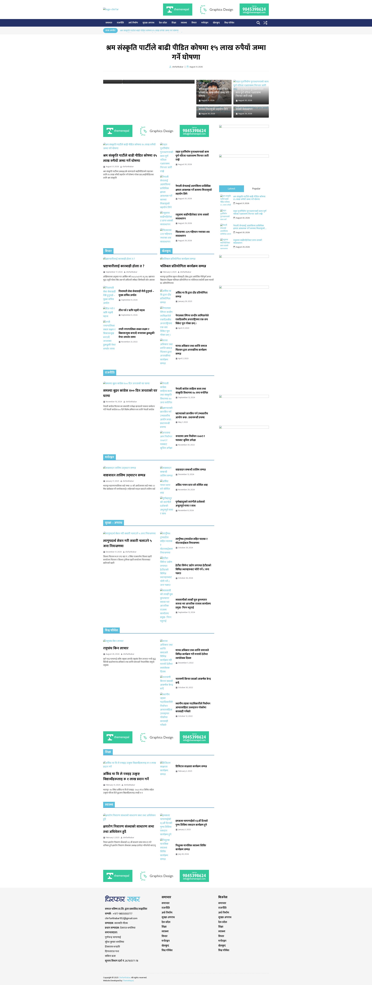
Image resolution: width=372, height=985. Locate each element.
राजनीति (120, 23)
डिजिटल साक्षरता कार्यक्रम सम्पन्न (191, 767)
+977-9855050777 (122, 914)
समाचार (108, 23)
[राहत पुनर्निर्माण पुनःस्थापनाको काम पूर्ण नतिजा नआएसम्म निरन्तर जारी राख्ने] (166, 158)
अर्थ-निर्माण (133, 23)
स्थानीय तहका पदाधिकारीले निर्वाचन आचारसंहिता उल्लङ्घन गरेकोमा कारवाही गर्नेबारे (193, 708)
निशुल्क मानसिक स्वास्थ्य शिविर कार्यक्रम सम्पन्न (191, 848)
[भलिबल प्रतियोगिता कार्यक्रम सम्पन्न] (187, 259)
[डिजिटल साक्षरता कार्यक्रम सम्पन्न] (166, 768)
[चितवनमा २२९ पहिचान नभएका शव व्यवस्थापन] (166, 236)
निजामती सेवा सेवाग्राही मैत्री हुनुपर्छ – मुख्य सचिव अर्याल (136, 293)
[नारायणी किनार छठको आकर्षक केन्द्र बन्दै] (166, 683)
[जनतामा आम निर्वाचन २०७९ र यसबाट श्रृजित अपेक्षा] (166, 440)
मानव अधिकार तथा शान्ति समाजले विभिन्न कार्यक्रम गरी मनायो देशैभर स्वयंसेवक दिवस (192, 654)
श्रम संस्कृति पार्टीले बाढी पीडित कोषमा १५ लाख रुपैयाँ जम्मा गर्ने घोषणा (149, 31)
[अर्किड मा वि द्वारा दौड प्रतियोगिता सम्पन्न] (166, 297)
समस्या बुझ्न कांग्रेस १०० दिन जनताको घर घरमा (130, 393)
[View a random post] (265, 22)
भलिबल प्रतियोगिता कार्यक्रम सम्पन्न (183, 266)
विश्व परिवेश (229, 23)
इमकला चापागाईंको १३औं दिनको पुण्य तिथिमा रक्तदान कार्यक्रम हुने (192, 823)
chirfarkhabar (128, 166)
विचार (194, 23)
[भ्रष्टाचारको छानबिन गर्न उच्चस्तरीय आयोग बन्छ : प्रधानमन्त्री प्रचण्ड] (166, 417)
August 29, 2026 (243, 247)
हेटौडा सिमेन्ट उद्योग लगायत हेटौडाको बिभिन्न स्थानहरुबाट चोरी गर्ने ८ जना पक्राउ (193, 569)
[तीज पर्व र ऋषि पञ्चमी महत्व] (109, 312)
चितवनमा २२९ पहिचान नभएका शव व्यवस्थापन (193, 234)
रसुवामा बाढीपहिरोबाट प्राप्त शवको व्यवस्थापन (249, 107)
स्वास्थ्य (184, 23)
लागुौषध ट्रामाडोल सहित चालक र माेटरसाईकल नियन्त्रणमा (192, 541)
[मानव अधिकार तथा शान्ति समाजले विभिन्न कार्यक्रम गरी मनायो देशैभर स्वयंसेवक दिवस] (166, 656)
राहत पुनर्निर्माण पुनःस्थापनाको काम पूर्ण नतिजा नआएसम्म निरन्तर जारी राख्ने (250, 93)
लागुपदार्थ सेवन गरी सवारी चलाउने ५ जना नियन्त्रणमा (127, 543)
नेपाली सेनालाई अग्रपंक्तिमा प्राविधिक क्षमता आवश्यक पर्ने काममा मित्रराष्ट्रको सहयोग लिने (213, 106)
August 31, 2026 (242, 203)
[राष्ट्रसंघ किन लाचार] (130, 641)
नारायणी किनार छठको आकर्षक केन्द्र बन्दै (193, 681)
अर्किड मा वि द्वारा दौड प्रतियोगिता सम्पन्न (192, 295)
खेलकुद (216, 23)
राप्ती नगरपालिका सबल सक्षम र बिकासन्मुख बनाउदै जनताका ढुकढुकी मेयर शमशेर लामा (136, 333)
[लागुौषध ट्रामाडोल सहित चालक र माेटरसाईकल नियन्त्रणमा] (166, 543)
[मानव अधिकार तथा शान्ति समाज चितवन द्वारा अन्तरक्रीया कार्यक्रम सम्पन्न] (166, 352)
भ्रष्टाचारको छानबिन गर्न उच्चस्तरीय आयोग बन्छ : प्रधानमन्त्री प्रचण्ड (192, 416)
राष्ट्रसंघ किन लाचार (115, 648)
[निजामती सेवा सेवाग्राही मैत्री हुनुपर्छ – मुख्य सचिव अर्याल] (109, 295)
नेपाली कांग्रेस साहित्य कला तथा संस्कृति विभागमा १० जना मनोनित (192, 391)
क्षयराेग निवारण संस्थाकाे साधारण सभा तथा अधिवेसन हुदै (128, 829)
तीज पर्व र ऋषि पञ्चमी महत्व (132, 310)
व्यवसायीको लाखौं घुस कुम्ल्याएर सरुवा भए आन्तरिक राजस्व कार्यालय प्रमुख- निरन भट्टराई (193, 604)
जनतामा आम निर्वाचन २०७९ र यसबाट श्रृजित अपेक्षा (190, 438)
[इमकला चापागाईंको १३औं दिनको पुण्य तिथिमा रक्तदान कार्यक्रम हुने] (166, 825)
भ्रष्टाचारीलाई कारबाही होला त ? (123, 266)
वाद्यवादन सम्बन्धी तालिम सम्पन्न (191, 470)
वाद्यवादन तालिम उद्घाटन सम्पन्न (124, 475)
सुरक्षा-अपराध (148, 23)
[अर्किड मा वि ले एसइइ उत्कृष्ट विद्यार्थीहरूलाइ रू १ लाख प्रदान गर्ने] (130, 765)
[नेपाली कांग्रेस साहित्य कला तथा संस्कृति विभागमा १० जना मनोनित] (166, 393)
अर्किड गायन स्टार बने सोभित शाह (192, 485)
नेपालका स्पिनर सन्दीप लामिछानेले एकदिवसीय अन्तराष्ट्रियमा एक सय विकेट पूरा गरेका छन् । (192, 320)
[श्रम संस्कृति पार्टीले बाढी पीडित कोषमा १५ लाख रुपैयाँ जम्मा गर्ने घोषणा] (130, 146)
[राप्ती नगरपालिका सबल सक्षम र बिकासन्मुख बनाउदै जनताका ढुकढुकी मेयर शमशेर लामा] (109, 335)
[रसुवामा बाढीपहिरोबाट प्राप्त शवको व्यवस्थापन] (166, 219)
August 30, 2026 (243, 217)
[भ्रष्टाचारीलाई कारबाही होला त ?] (130, 259)
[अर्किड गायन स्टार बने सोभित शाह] (166, 487)
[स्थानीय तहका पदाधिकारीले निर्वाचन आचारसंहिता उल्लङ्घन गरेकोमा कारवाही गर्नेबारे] (166, 710)
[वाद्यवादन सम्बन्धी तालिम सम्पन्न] (166, 472)
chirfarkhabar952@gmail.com (121, 918)
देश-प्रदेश (163, 23)
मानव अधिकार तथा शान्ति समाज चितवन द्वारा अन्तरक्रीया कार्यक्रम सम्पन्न (191, 350)
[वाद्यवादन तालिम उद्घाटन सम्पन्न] (130, 468)
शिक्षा (174, 23)
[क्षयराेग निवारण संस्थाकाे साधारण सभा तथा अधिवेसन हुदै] (130, 817)
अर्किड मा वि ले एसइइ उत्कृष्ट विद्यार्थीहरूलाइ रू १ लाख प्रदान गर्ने (126, 776)
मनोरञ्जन (204, 23)
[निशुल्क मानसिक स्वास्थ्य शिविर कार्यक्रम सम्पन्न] (166, 849)
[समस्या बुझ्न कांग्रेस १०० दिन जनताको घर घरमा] (130, 383)
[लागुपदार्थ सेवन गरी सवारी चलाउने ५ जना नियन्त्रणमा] (130, 533)
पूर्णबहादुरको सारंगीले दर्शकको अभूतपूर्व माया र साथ (190, 504)
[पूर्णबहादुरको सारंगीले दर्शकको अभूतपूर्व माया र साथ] (166, 506)
